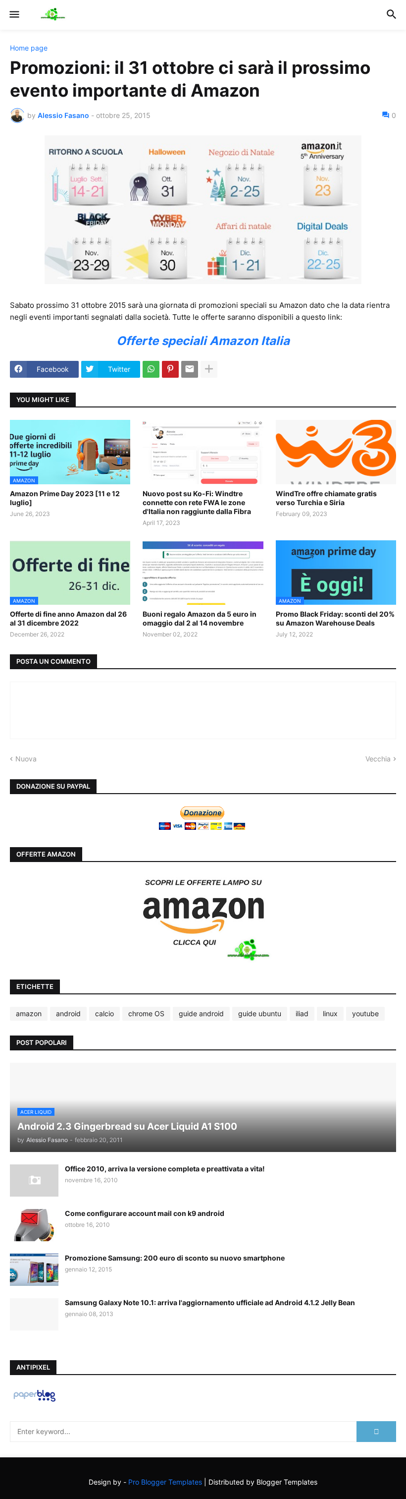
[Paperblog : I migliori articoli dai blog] (34, 1401)
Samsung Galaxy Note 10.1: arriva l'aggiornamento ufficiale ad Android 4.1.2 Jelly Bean (210, 1302)
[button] (13, 14)
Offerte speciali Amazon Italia (203, 341)
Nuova (26, 758)
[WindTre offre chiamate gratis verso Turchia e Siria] (336, 452)
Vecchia (378, 758)
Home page (29, 48)
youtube (365, 1013)
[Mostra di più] (209, 369)
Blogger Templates (286, 1482)
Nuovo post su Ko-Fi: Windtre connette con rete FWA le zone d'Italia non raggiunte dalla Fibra (197, 502)
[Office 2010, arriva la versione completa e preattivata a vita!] (34, 1180)
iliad (302, 1013)
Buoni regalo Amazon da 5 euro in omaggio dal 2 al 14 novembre (199, 618)
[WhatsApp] (151, 369)
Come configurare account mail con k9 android (144, 1213)
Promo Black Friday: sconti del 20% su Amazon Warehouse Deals (335, 618)
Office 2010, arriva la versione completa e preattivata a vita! (165, 1168)
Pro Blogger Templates (165, 1482)
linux (330, 1013)
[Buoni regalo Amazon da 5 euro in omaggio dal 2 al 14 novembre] (203, 572)
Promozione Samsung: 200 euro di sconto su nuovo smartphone (175, 1258)
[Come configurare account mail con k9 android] (34, 1225)
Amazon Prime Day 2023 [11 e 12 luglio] (65, 498)
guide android (201, 1013)
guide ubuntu (259, 1013)
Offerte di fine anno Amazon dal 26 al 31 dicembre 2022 (68, 618)
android (68, 1013)
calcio (104, 1013)
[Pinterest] (170, 369)
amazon (29, 1013)
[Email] (189, 369)
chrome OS (146, 1013)
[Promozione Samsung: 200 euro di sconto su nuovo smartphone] (34, 1270)
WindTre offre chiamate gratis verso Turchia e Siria (326, 498)
